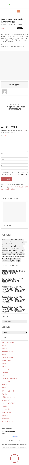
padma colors (5, 376)
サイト (2, 165)
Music (22, 248)
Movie (17, 248)
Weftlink (4, 388)
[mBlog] (14, 4)
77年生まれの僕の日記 (8, 342)
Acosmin (14, 448)
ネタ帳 (12, 261)
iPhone (7, 246)
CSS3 (16, 240)
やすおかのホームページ (8, 397)
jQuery (20, 246)
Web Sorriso (5, 385)
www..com (14, 436)
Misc (13, 248)
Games (20, 24)
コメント (3, 135)
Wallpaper (11, 256)
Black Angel (5, 348)
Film (14, 241)
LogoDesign (5, 248)
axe (4, 292)
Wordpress (5, 260)
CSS (12, 240)
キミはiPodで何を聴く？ (8, 403)
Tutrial (9, 254)
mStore (4, 366)
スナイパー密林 (6, 409)
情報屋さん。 (5, 415)
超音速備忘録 (5, 418)
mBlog (14, 440)
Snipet (11, 252)
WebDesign (7, 259)
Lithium (4, 363)
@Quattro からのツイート (9, 431)
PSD (3, 252)
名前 (2, 153)
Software (16, 252)
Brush (8, 239)
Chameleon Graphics (7, 351)
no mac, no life (5, 369)
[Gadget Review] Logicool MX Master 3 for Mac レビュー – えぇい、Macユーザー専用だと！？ (13, 288)
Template (21, 252)
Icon (15, 244)
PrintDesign (21, 250)
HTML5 (11, 244)
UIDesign (5, 256)
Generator (5, 244)
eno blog (4, 354)
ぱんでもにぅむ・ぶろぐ (8, 391)
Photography (5, 250)
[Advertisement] (14, 65)
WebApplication (19, 256)
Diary (11, 241)
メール (2, 159)
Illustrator (19, 243)
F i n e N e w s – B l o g (7, 357)
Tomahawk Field (6, 382)
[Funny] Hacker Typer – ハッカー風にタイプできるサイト (13, 280)
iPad (3, 246)
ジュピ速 (4, 406)
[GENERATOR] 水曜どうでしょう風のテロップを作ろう (13, 272)
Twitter (14, 254)
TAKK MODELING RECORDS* (9, 379)
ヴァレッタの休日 (7, 412)
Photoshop (13, 250)
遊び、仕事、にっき (7, 421)
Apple (3, 240)
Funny (21, 242)
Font (17, 241)
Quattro (13, 24)
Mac (10, 248)
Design (21, 240)
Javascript (14, 246)
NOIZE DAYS (5, 373)
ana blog (4, 345)
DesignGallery (5, 242)
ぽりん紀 (4, 394)
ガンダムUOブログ (7, 400)
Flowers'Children (6, 360)
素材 (18, 261)
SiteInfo (7, 252)
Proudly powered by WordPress (9, 447)
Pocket (3, 28)
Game (25, 241)
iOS (23, 244)
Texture (4, 254)
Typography (20, 254)
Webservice (17, 258)
